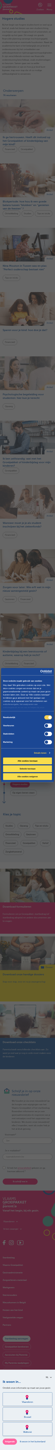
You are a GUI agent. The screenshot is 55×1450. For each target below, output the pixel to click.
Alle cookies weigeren (27, 776)
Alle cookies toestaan (28, 761)
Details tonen (40, 753)
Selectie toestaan (28, 769)
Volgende (10, 1441)
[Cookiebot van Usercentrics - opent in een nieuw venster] (40, 671)
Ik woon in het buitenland (32, 1441)
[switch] (48, 725)
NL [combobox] (47, 1377)
